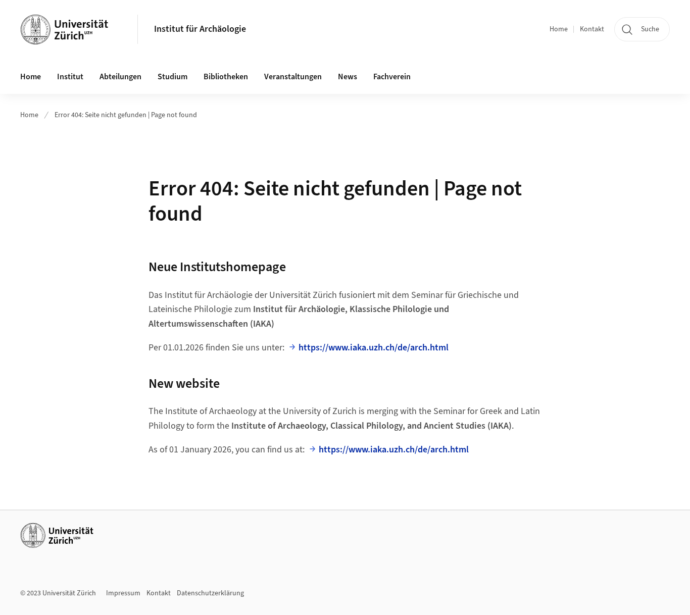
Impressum (123, 593)
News (347, 76)
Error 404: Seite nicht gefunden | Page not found (126, 115)
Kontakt (592, 29)
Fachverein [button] (392, 76)
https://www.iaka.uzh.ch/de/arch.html (374, 347)
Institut (70, 76)
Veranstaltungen (293, 76)
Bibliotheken (226, 76)
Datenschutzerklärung (210, 593)
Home (559, 29)
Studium (172, 76)
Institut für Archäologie (200, 29)
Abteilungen (120, 76)
